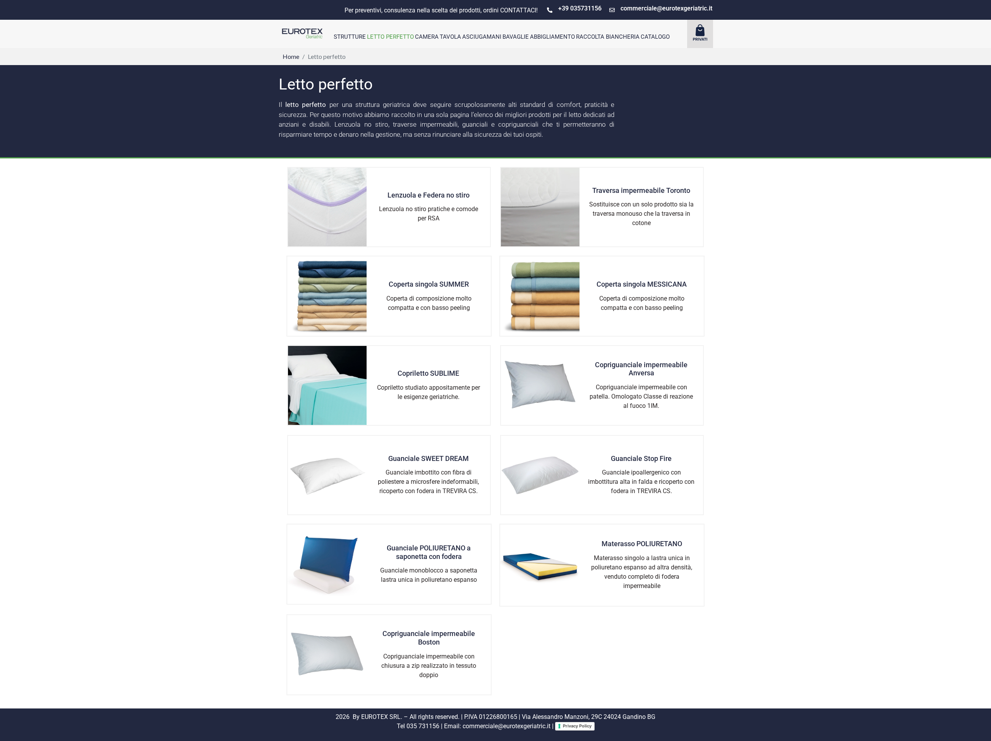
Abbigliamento (552, 36)
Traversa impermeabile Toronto (641, 190)
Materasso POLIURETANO (642, 544)
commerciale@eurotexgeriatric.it (666, 8)
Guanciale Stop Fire (641, 458)
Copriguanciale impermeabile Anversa (641, 369)
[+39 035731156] (549, 10)
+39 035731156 (580, 8)
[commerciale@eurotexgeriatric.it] (612, 10)
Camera (427, 36)
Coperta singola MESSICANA (642, 284)
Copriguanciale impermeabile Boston (428, 637)
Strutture (350, 36)
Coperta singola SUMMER (429, 284)
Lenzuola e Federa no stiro (428, 195)
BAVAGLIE (515, 36)
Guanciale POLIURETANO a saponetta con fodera (429, 552)
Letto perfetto (390, 36)
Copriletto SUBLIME (428, 373)
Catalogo (655, 36)
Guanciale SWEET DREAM (428, 458)
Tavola (450, 36)
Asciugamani (481, 36)
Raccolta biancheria (608, 36)
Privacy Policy (577, 726)
